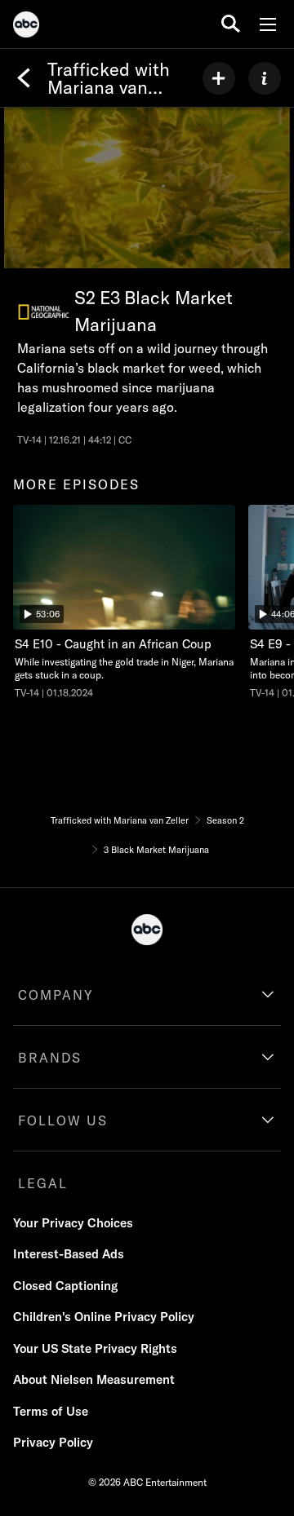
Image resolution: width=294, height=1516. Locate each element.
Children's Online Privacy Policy (103, 1316)
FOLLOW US (63, 1120)
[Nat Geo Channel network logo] (43, 312)
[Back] (23, 78)
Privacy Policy (53, 1442)
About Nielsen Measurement (94, 1379)
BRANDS (50, 1057)
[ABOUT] (264, 78)
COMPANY (56, 995)
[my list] (219, 78)
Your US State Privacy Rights (95, 1348)
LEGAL (43, 1183)
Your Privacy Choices (73, 1223)
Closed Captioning (65, 1285)
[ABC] (26, 26)
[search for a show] (230, 24)
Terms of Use (50, 1411)
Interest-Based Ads (68, 1254)
